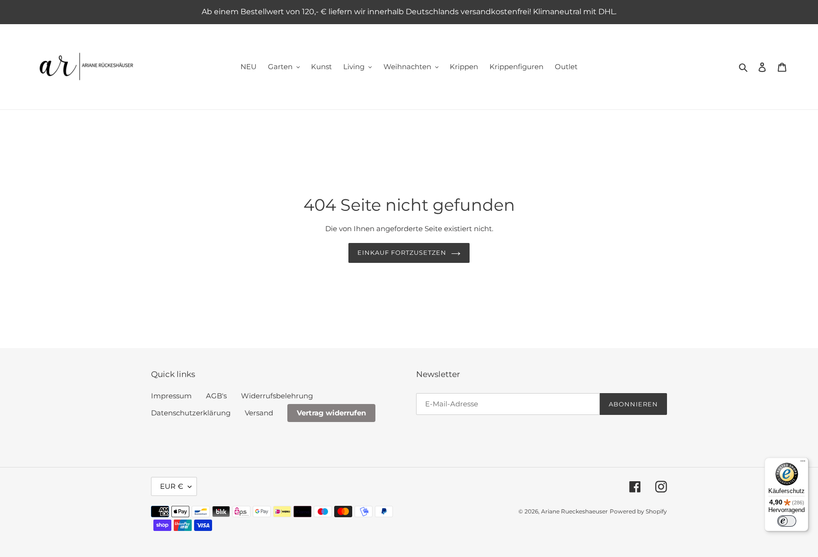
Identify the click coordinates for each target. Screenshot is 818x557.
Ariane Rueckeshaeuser (574, 511)
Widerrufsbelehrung (277, 395)
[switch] (786, 521)
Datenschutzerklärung (191, 412)
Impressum (171, 395)
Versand (259, 412)
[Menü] (803, 463)
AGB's (216, 395)
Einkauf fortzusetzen (402, 252)
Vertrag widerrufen (331, 412)
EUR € (171, 486)
